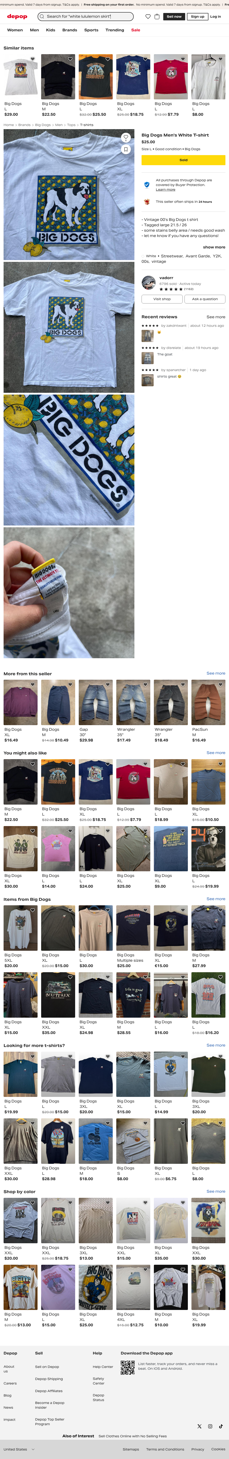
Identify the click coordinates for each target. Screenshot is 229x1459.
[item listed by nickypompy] (133, 928)
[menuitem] (15, 30)
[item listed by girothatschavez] (96, 1220)
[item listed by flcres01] (96, 995)
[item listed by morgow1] (21, 1287)
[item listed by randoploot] (133, 995)
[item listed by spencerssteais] (96, 1287)
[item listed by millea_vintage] (133, 1141)
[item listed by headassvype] (171, 1220)
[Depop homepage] (17, 16)
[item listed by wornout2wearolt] (58, 1074)
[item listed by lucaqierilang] (208, 995)
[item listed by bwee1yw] (208, 1220)
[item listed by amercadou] (96, 928)
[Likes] (148, 16)
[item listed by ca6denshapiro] (96, 849)
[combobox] (86, 16)
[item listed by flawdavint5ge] (171, 1074)
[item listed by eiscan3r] (208, 849)
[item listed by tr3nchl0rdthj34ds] (58, 849)
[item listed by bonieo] (133, 782)
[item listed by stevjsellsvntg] (133, 1220)
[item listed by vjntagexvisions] (58, 1141)
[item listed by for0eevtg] (21, 928)
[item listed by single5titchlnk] (208, 1287)
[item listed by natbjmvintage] (208, 1141)
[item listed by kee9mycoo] (208, 928)
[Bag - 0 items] (157, 16)
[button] (192, 289)
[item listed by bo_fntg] (21, 849)
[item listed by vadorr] (21, 702)
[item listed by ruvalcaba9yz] (171, 1287)
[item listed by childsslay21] (58, 1220)
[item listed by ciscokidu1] (96, 1074)
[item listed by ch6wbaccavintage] (133, 1287)
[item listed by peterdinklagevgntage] (96, 782)
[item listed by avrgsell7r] (171, 782)
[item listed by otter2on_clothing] (171, 928)
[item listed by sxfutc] (96, 1141)
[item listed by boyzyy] (21, 1220)
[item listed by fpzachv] (21, 1141)
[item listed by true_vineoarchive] (21, 782)
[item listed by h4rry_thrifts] (21, 995)
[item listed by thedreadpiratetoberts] (133, 1074)
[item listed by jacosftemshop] (133, 849)
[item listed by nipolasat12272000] (58, 928)
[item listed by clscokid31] (208, 1074)
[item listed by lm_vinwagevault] (58, 995)
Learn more (165, 190)
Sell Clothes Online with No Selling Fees (133, 1436)
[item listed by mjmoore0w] (171, 1141)
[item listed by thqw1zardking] (208, 782)
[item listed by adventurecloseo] (21, 1074)
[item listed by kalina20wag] (58, 1287)
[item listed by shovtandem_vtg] (58, 782)
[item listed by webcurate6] (171, 995)
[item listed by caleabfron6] (171, 849)
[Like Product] (33, 59)
